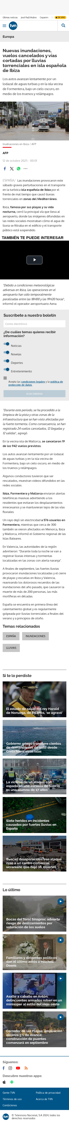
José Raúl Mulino (29, 17)
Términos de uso (12, 1099)
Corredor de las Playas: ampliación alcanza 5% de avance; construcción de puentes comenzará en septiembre (34, 1037)
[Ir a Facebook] (4, 1068)
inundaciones (35, 636)
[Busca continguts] (63, 25)
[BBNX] (6, 1117)
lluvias (11, 647)
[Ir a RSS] (27, 1068)
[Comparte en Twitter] (11, 168)
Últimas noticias (10, 17)
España (11, 636)
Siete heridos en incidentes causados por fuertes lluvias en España (31, 824)
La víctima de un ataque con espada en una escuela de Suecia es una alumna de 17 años (33, 786)
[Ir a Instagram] (10, 1068)
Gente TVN (9, 1092)
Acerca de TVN (44, 1099)
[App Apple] (5, 1082)
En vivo (61, 17)
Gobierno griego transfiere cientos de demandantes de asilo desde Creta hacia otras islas (33, 747)
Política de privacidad (48, 1092)
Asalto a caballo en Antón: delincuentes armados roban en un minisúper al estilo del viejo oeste (34, 1000)
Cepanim (44, 17)
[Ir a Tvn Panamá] (33, 25)
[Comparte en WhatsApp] (18, 168)
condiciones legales (33, 381)
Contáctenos (10, 1105)
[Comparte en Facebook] (4, 168)
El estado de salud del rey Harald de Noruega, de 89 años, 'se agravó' (34, 711)
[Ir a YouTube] (18, 1068)
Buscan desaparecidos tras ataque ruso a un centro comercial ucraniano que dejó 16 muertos (34, 863)
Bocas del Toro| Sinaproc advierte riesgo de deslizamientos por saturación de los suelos (33, 923)
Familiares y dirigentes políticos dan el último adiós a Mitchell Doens (31, 961)
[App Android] (12, 1082)
